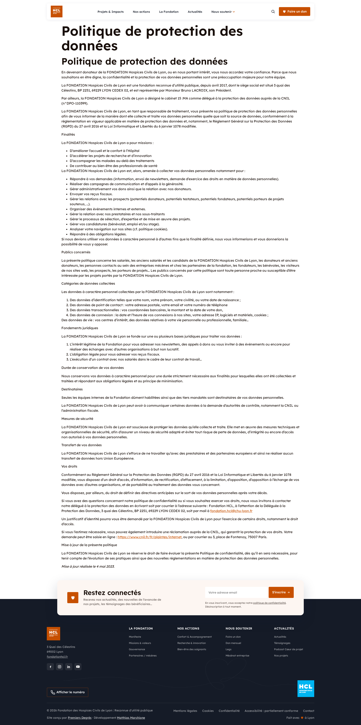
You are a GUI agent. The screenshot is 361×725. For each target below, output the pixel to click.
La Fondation (169, 12)
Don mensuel (233, 643)
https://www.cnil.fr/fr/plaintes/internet (150, 537)
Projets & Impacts (111, 12)
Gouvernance (137, 649)
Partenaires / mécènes (143, 655)
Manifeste (135, 636)
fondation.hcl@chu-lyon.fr (231, 511)
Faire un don (233, 636)
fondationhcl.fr (57, 657)
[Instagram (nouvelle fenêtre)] (59, 666)
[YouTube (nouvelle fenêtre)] (77, 666)
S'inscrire (279, 592)
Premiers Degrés (80, 718)
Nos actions (141, 12)
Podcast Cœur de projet (288, 649)
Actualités (195, 12)
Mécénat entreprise (237, 655)
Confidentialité (229, 711)
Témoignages (282, 643)
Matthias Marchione (131, 718)
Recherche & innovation (191, 643)
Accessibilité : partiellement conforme (271, 711)
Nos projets (281, 655)
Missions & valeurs (140, 643)
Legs (228, 649)
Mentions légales (185, 711)
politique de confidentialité (269, 602)
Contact (308, 711)
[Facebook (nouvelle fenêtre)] (50, 666)
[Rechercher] (273, 11)
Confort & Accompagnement (194, 636)
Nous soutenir (221, 12)
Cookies (208, 711)
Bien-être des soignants (191, 649)
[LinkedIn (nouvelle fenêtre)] (68, 666)
